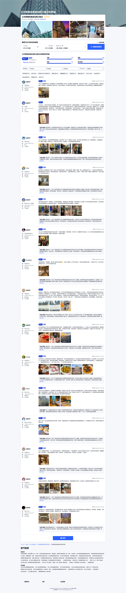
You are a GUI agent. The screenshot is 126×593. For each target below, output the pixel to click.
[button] (116, 2)
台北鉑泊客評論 (24, 560)
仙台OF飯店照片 (88, 569)
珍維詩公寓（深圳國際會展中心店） (80, 560)
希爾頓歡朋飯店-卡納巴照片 (44, 571)
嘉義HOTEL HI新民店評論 (92, 567)
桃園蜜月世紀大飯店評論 (26, 569)
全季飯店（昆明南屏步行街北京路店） (77, 562)
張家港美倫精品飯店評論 (70, 558)
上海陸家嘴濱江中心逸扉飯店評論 (75, 569)
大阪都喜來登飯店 (67, 560)
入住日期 (25, 45)
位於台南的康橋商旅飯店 (40, 567)
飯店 (27, 544)
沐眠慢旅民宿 (91, 562)
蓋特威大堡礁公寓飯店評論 (41, 555)
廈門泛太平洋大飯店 (46, 562)
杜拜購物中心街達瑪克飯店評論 (96, 558)
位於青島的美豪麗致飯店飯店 (27, 567)
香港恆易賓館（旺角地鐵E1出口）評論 (29, 553)
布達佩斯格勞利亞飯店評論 (85, 555)
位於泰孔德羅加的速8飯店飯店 (78, 567)
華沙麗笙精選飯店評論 (54, 555)
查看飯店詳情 (43, 19)
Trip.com (23, 544)
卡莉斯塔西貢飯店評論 (97, 555)
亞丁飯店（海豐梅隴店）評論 (27, 555)
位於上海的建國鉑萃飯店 (53, 567)
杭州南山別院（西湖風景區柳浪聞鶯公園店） (31, 562)
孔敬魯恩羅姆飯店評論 (83, 558)
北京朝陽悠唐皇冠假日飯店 (43, 544)
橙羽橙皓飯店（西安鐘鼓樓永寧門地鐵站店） (51, 560)
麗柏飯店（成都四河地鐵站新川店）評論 (61, 553)
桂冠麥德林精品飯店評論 (45, 553)
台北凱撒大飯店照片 (32, 571)
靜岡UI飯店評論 (35, 558)
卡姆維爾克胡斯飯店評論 (46, 558)
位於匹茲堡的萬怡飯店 (65, 567)
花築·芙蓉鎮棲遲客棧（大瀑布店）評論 (42, 569)
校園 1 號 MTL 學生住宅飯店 (96, 560)
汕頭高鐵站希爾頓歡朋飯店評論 (59, 569)
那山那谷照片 (24, 571)
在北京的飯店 (33, 544)
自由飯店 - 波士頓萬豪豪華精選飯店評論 (80, 553)
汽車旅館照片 (96, 569)
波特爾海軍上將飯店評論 (58, 558)
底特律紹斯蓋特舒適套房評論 (97, 553)
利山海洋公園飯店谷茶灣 (34, 560)
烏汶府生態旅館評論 (64, 555)
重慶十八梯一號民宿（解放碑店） (60, 562)
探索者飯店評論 (73, 555)
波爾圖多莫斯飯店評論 (26, 558)
